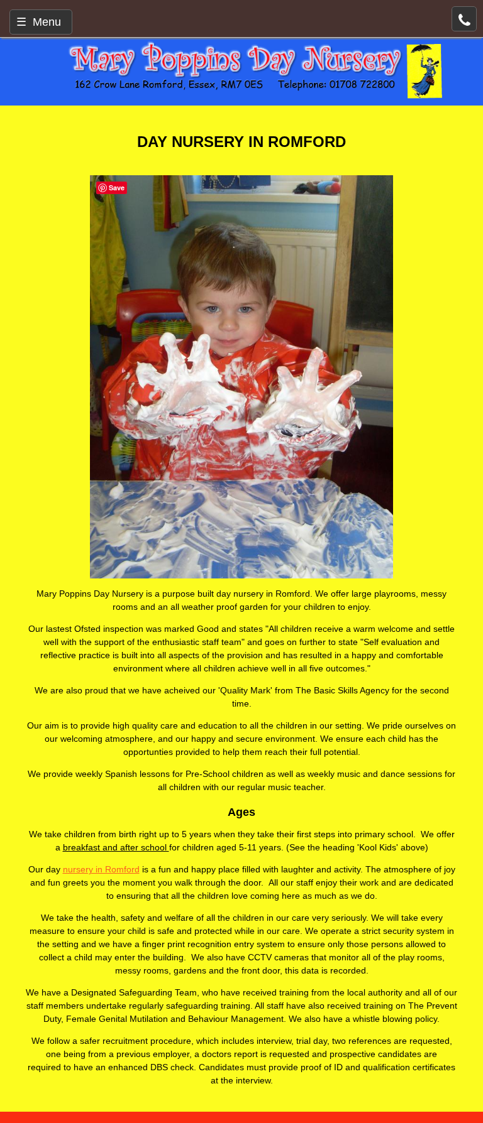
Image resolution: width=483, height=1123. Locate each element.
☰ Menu (38, 22)
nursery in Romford (101, 869)
